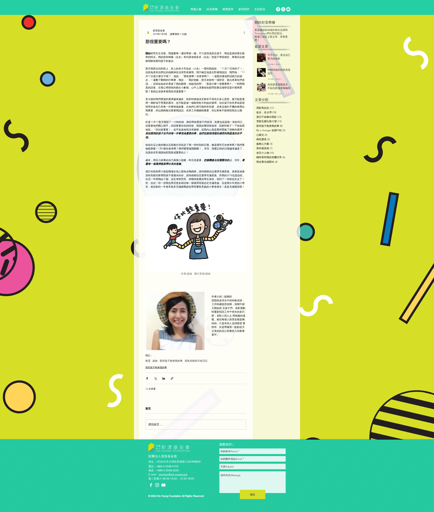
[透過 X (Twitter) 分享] (155, 378)
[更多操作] (244, 32)
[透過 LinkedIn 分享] (163, 378)
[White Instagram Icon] (157, 485)
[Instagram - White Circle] (283, 9)
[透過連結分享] (172, 378)
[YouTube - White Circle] (288, 9)
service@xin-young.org (173, 474)
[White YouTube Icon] (163, 485)
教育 (148, 360)
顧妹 (155, 360)
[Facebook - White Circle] (278, 9)
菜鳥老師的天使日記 (196, 360)
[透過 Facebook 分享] (147, 378)
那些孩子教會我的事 (171, 360)
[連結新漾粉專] (150, 485)
